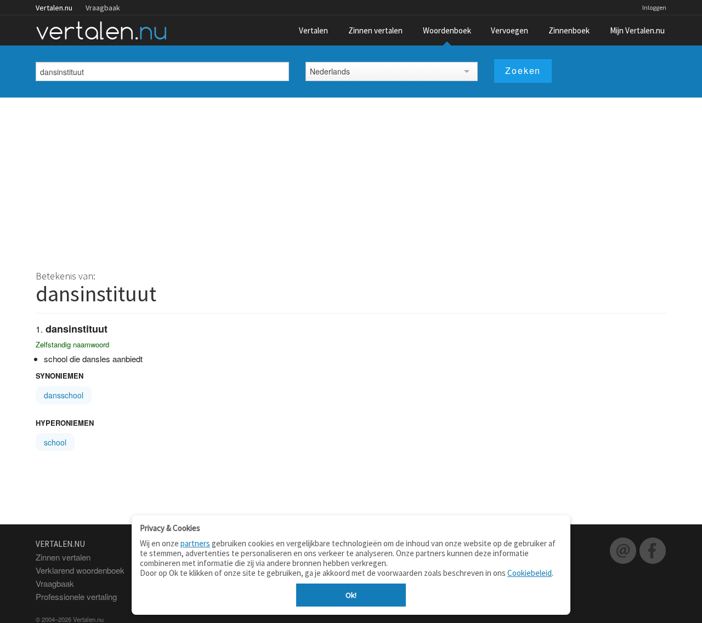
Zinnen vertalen (375, 30)
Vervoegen (509, 30)
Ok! (351, 595)
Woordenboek (447, 30)
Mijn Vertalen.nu (637, 30)
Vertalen (313, 30)
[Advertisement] (351, 179)
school (55, 442)
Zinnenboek (569, 30)
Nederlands (330, 71)
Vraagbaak (103, 8)
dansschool (63, 395)
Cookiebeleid (529, 573)
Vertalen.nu (54, 8)
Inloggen (654, 7)
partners (195, 543)
